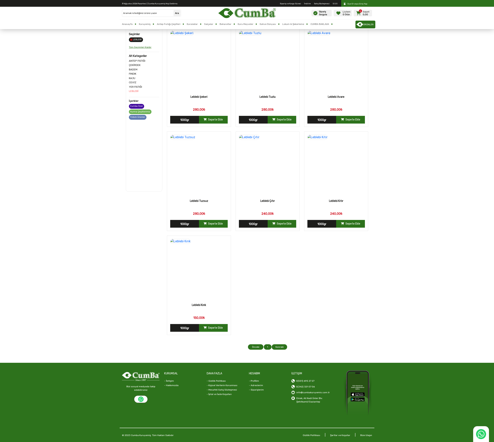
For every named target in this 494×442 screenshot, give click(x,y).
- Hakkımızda (171, 385)
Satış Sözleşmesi (322, 4)
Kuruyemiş (145, 24)
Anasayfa (127, 24)
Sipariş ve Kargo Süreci (290, 4)
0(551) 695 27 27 (304, 381)
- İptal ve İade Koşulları (219, 394)
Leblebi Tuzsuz (199, 201)
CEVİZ (132, 82)
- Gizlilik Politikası (216, 381)
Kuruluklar (192, 24)
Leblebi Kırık (199, 305)
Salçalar (208, 24)
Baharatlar (225, 24)
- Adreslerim (256, 385)
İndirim (307, 4)
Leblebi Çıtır (267, 201)
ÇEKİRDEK (134, 65)
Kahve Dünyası (268, 24)
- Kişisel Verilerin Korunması (222, 385)
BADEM (133, 69)
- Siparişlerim (256, 389)
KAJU (132, 78)
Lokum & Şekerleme (293, 24)
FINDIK (132, 73)
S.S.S (335, 4)
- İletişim (169, 381)
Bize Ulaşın (366, 435)
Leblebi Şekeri (198, 97)
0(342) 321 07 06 (305, 386)
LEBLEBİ (134, 91)
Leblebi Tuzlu (268, 97)
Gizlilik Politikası (311, 435)
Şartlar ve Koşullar (340, 435)
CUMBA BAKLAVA (319, 24)
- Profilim (254, 381)
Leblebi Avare (336, 97)
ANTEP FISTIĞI (137, 60)
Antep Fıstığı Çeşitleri (168, 24)
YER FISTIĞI (135, 86)
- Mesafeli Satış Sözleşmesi (222, 389)
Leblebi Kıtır (336, 201)
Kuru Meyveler (245, 24)
